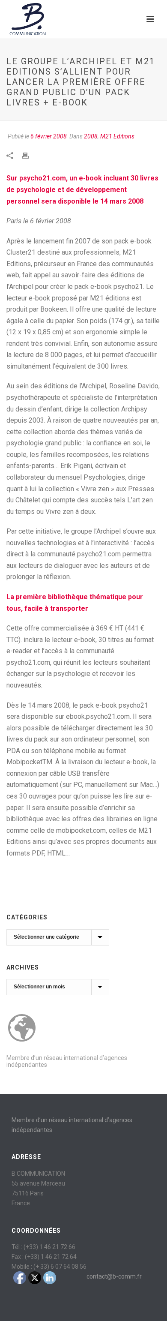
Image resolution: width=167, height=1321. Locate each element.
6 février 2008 (48, 136)
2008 (91, 136)
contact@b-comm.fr (114, 1276)
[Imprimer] (29, 155)
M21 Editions (117, 136)
